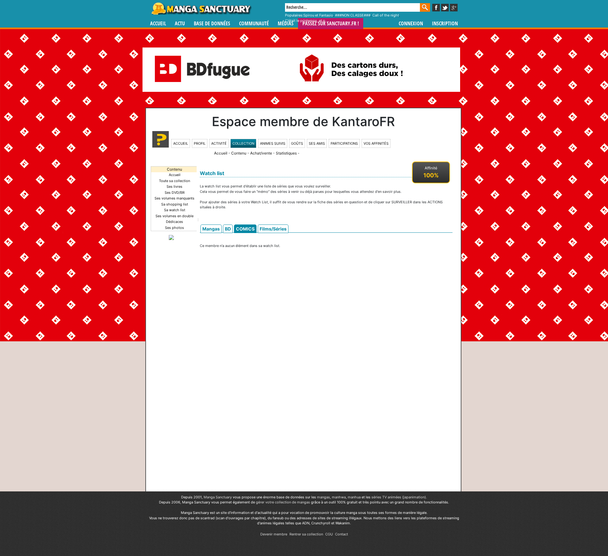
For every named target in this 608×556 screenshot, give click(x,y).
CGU (329, 534)
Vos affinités (376, 143)
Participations (344, 143)
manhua (354, 497)
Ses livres (174, 186)
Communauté (254, 24)
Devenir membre (273, 534)
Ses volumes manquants (174, 198)
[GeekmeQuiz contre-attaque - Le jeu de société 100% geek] (171, 237)
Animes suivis (272, 143)
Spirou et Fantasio (318, 15)
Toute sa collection (174, 181)
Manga (201, 9)
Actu (180, 24)
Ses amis (317, 143)
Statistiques (286, 153)
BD (228, 228)
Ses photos (174, 227)
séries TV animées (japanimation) (398, 497)
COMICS (245, 228)
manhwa (339, 497)
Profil (200, 143)
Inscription (445, 24)
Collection (243, 143)
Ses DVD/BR (175, 192)
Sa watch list (174, 210)
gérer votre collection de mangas (283, 502)
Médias (286, 24)
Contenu (238, 153)
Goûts (297, 143)
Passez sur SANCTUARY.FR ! (330, 24)
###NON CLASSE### (352, 15)
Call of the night (385, 15)
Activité (219, 143)
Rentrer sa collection (306, 534)
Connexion (411, 24)
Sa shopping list (174, 204)
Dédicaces (174, 221)
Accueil (158, 24)
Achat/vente (261, 153)
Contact (341, 534)
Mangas (211, 228)
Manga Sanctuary (218, 497)
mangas (323, 497)
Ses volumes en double (174, 216)
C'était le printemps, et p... (306, 20)
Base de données (212, 24)
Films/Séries (273, 228)
